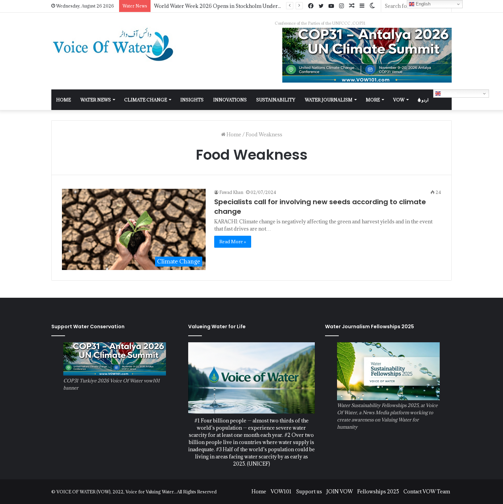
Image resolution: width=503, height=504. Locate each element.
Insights (192, 99)
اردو (424, 99)
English (449, 93)
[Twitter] (321, 6)
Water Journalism (328, 99)
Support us (309, 491)
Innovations (230, 99)
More (373, 99)
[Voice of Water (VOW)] (114, 44)
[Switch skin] (372, 6)
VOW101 (281, 491)
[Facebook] (311, 6)
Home (233, 134)
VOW (398, 99)
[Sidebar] (362, 6)
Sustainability (275, 99)
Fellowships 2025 (378, 491)
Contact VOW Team (426, 491)
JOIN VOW (339, 491)
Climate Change (145, 99)
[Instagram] (341, 6)
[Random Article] (352, 6)
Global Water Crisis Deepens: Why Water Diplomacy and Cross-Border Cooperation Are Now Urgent (273, 6)
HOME (63, 99)
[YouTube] (331, 6)
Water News (95, 99)
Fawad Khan (231, 192)
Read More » (232, 241)
